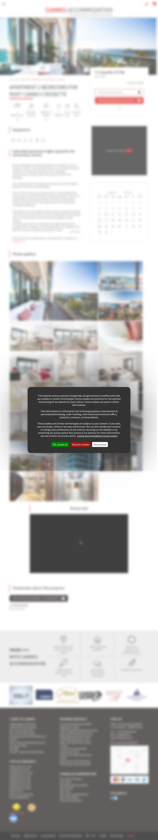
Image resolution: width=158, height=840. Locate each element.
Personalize (100, 444)
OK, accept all (60, 444)
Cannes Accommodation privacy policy (97, 435)
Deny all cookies (80, 444)
